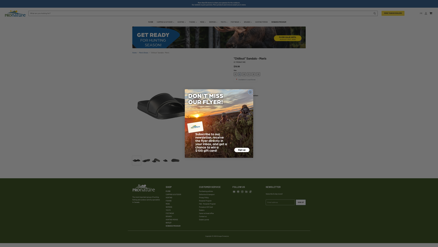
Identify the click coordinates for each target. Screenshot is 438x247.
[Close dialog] (250, 92)
